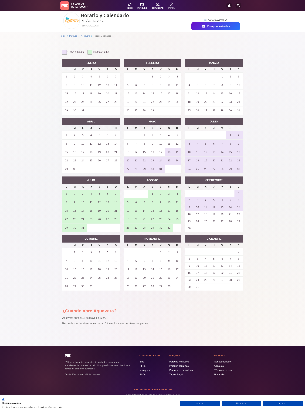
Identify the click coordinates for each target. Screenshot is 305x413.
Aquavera (85, 36)
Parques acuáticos (179, 366)
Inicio (63, 36)
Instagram (144, 370)
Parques (73, 36)
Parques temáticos (179, 361)
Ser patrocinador (222, 361)
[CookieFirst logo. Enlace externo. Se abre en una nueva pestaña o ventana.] (3, 399)
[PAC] (64, 5)
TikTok (142, 366)
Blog (141, 361)
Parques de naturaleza (181, 370)
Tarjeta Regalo (176, 374)
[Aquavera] (71, 27)
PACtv (142, 374)
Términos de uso (223, 370)
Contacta (219, 366)
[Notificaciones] (229, 6)
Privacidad (219, 374)
